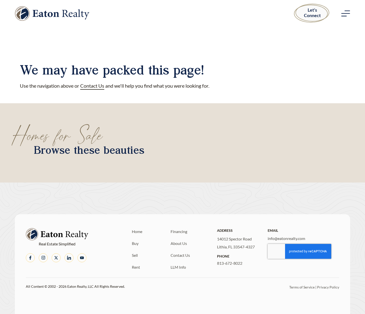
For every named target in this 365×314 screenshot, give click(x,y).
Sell (135, 255)
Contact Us (92, 86)
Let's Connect (312, 12)
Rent (136, 267)
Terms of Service (302, 287)
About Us (179, 243)
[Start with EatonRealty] (52, 13)
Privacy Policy (328, 287)
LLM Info (178, 267)
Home (137, 231)
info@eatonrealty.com (286, 238)
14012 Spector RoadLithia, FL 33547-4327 (236, 242)
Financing (179, 231)
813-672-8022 (229, 263)
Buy (135, 243)
